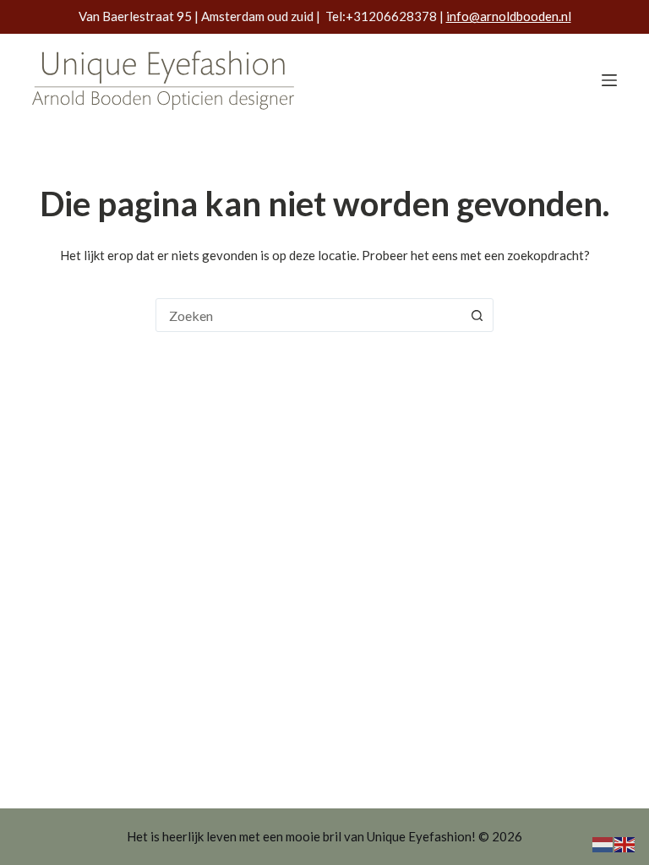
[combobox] (308, 315)
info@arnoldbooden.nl (508, 16)
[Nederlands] (603, 843)
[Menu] (609, 80)
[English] (625, 843)
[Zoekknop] (477, 315)
